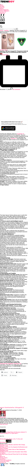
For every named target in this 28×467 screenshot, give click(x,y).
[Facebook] (2, 16)
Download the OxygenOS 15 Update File (10, 363)
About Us (2, 456)
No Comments (16, 89)
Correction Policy (4, 461)
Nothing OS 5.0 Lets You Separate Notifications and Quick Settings (13, 447)
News (6, 50)
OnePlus (6, 30)
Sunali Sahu (3, 417)
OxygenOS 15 (20, 134)
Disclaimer (2, 459)
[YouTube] (2, 23)
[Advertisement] (14, 105)
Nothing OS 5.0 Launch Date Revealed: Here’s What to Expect (13, 452)
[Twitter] (2, 18)
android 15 (2, 407)
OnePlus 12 (14, 138)
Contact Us (3, 462)
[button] (14, 29)
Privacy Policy (3, 457)
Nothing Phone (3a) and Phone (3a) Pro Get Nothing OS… (13, 454)
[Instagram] (2, 21)
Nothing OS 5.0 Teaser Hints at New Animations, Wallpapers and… (12, 450)
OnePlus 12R (13, 407)
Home (1, 30)
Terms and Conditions (5, 460)
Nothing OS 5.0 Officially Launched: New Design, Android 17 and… (12, 445)
